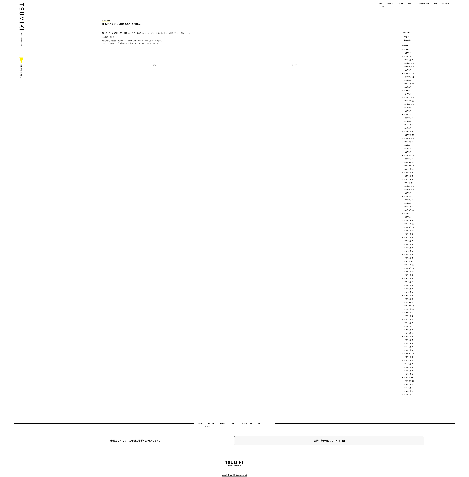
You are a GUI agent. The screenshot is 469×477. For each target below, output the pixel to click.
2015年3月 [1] (408, 371)
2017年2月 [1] (408, 330)
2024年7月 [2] (409, 77)
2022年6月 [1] (409, 152)
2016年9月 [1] (408, 336)
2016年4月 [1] (408, 347)
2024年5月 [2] (409, 84)
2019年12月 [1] (409, 224)
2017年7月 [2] (409, 319)
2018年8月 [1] (408, 278)
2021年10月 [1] (409, 169)
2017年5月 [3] (409, 326)
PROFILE (411, 4)
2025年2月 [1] (409, 56)
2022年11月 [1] (409, 135)
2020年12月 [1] (409, 186)
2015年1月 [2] (408, 377)
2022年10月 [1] (409, 138)
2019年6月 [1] (408, 244)
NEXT (294, 65)
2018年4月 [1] (408, 292)
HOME (380, 4)
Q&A (435, 4)
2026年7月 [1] (409, 50)
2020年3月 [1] (409, 213)
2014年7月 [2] (409, 395)
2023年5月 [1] (409, 121)
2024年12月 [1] (409, 63)
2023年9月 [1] (409, 108)
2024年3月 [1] (409, 90)
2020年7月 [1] (409, 200)
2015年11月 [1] (409, 354)
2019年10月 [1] (409, 231)
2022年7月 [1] (409, 149)
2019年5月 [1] (408, 248)
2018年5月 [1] (408, 289)
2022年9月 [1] (409, 142)
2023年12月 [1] (409, 97)
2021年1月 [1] (408, 183)
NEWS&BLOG (424, 4)
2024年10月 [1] (409, 67)
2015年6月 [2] (409, 360)
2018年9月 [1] (408, 275)
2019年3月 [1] (408, 254)
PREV (154, 65)
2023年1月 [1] (408, 131)
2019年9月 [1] (408, 234)
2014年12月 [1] (409, 381)
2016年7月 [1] (408, 343)
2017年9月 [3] (409, 313)
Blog (405, 37)
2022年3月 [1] (409, 159)
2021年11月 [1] (409, 166)
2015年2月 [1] (408, 374)
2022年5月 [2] (409, 155)
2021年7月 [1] (408, 179)
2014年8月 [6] (409, 391)
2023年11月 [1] (409, 101)
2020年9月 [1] (409, 193)
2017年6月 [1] (408, 323)
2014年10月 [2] (409, 384)
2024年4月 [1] (409, 87)
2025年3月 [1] (409, 53)
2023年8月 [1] (409, 111)
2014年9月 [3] (409, 388)
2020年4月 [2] (409, 210)
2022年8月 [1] (409, 145)
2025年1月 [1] (408, 60)
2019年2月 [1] (408, 258)
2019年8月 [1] (408, 237)
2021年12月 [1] (409, 162)
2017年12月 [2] (409, 302)
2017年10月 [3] (409, 309)
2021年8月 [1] (408, 176)
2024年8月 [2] (409, 73)
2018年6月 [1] (408, 285)
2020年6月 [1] (409, 203)
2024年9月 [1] (409, 70)
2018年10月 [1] (409, 272)
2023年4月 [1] (409, 125)
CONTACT (445, 4)
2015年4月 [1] (408, 367)
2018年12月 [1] (409, 265)
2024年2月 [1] (409, 94)
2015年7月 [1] (408, 357)
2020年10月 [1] (409, 190)
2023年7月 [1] (409, 114)
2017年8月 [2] (409, 316)
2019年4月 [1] (408, 251)
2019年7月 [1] (408, 241)
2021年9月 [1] (408, 172)
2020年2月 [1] (409, 217)
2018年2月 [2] (409, 299)
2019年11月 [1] (409, 227)
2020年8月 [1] (409, 196)
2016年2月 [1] (408, 350)
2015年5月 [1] (408, 364)
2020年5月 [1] (409, 207)
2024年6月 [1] (409, 80)
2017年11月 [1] (409, 306)
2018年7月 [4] (409, 282)
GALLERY (391, 4)
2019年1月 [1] (408, 261)
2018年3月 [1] (408, 295)
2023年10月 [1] (409, 104)
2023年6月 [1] (409, 118)
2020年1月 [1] (408, 220)
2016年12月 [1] (409, 333)
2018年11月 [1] (409, 268)
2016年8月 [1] (408, 340)
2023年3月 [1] (409, 128)
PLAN (401, 4)
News (406, 40)
